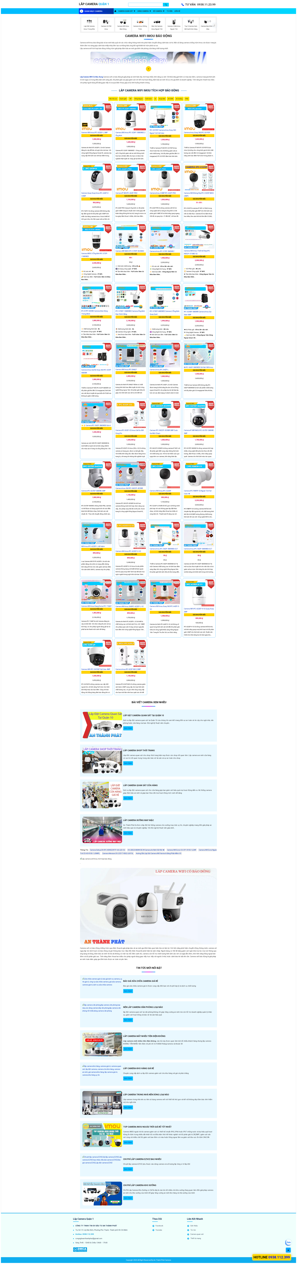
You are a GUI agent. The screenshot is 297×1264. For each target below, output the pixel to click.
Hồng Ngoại (138, 99)
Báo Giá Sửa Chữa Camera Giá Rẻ (140, 981)
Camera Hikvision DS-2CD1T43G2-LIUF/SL (117, 853)
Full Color (148, 99)
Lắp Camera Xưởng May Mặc (138, 820)
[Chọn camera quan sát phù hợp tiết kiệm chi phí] (214, 25)
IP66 (186, 99)
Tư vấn (169, 11)
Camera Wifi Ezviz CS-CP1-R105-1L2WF (181, 850)
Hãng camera (143, 11)
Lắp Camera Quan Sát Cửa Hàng (140, 785)
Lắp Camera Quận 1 (83, 1219)
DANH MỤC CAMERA (93, 11)
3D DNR (170, 99)
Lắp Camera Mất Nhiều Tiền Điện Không (144, 1036)
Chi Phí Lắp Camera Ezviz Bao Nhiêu (142, 1159)
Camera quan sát (125, 11)
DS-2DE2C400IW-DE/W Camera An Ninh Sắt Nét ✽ (146, 850)
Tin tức (193, 1230)
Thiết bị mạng (195, 1238)
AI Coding (179, 99)
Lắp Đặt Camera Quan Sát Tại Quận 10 (143, 715)
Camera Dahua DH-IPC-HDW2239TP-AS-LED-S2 (107, 850)
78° (130, 99)
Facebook (159, 1226)
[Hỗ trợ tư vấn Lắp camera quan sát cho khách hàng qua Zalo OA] (288, 1242)
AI (155, 99)
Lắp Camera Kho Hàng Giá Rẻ (138, 1068)
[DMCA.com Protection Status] (80, 1249)
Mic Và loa (113, 99)
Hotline (271, 1257)
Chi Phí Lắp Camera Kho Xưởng (139, 1185)
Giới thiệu (194, 1226)
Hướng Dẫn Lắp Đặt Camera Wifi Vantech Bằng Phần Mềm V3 (158, 853)
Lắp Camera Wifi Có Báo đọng (91, 77)
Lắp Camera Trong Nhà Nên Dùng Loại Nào (146, 1094)
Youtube (159, 1230)
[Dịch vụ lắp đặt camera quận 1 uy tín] (115, 11)
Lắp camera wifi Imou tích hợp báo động (149, 90)
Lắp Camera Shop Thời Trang (139, 750)
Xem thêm (128, 728)
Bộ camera (157, 11)
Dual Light (123, 99)
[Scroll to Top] (288, 1250)
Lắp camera (94, 4)
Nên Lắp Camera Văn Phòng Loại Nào (143, 1007)
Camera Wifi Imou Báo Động (148, 36)
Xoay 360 (162, 99)
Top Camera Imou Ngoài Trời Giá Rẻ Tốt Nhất (147, 1127)
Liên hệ (177, 11)
